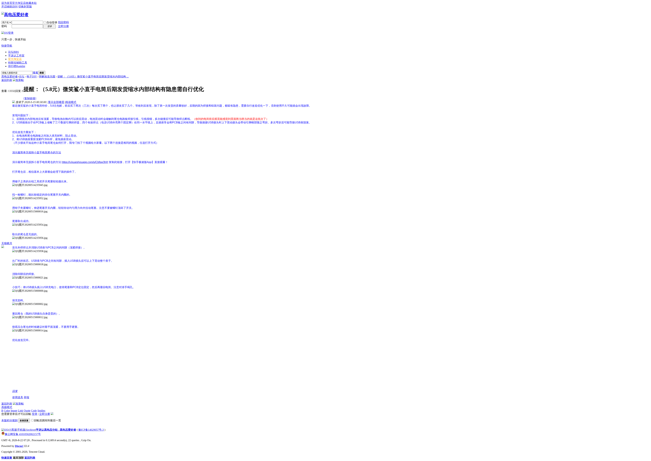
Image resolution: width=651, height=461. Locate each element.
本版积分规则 (9, 420)
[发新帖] (18, 80)
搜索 (35, 72)
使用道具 (17, 397)
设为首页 (6, 3)
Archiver (30, 429)
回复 (15, 391)
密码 (4, 26)
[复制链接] (30, 98)
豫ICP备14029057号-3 (91, 429)
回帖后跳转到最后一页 (47, 420)
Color (7, 410)
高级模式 (6, 407)
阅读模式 (70, 102)
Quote (27, 410)
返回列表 (6, 80)
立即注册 (63, 26)
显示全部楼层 (56, 102)
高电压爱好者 (9, 76)
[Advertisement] (114, 365)
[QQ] (4, 429)
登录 (34, 414)
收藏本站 (31, 3)
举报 (26, 397)
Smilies (41, 410)
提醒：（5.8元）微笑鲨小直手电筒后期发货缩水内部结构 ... (93, 76)
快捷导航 (6, 45)
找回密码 (63, 22)
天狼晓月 (6, 243)
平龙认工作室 (16, 55)
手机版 (21, 429)
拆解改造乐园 (47, 76)
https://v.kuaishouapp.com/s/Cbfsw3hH (85, 162)
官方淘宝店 (19, 3)
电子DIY (32, 76)
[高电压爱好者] (14, 14)
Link (20, 410)
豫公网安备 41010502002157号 (23, 434)
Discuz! (19, 446)
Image (14, 410)
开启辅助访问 (9, 6)
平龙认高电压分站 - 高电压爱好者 (56, 429)
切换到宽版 (25, 6)
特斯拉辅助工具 (17, 62)
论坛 (13, 52)
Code (34, 410)
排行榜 (16, 66)
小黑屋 (13, 429)
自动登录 (51, 22)
